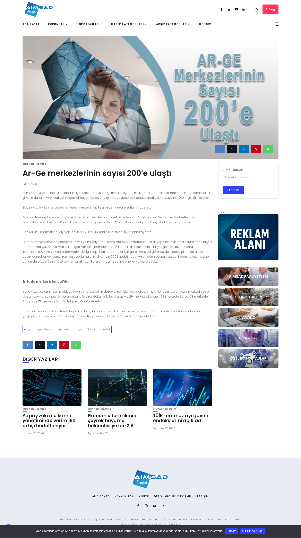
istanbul (105, 329)
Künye (144, 496)
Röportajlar (88, 24)
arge (79, 329)
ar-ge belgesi (43, 329)
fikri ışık (91, 329)
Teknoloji (248, 337)
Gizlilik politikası (252, 530)
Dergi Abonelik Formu (172, 496)
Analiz (248, 317)
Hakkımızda (124, 496)
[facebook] (220, 149)
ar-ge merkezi (63, 329)
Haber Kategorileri (127, 24)
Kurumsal (56, 24)
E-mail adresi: (233, 170)
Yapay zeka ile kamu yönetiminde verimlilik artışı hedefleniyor (49, 421)
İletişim (205, 24)
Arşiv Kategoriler (171, 24)
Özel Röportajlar (248, 358)
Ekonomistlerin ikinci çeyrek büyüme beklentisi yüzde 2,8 (112, 421)
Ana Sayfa (31, 24)
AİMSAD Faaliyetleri (248, 276)
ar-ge (27, 329)
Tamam (231, 530)
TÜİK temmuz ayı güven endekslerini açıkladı (180, 418)
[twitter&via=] (232, 149)
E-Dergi (270, 9)
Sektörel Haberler (34, 164)
